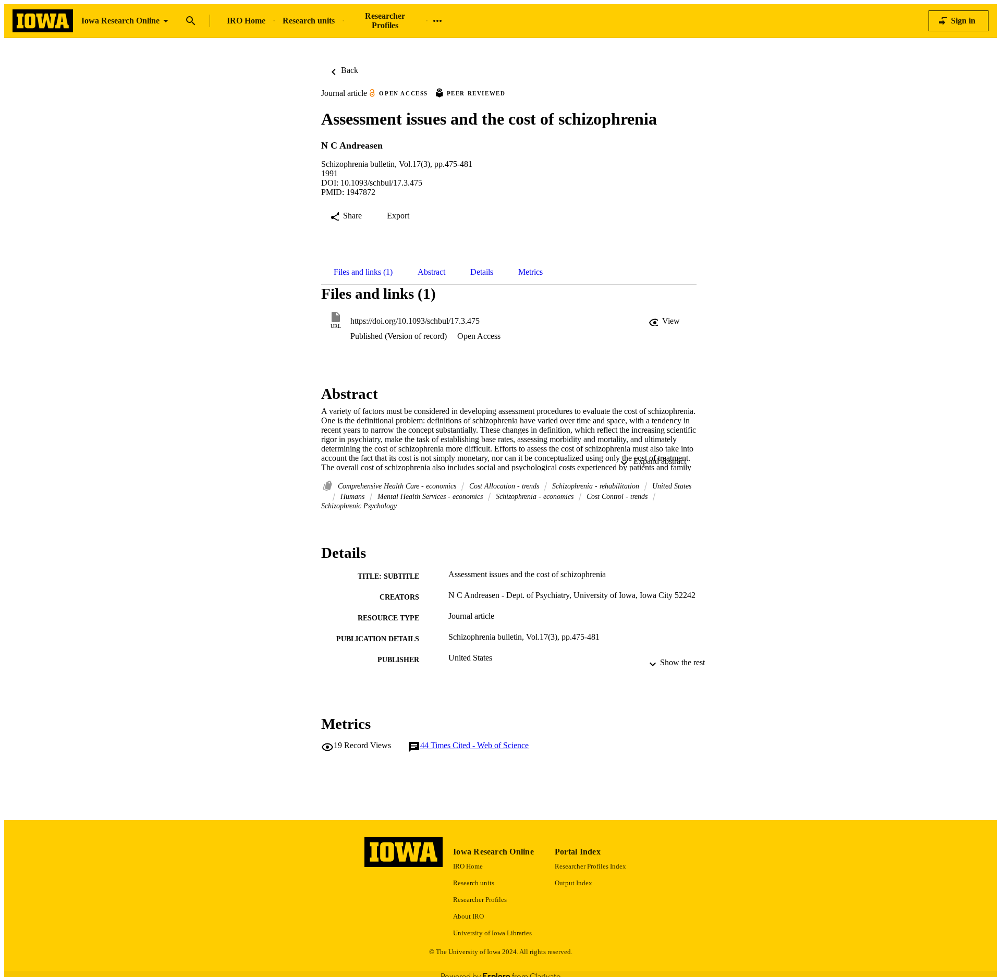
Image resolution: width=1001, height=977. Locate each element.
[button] (665, 321)
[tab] (363, 272)
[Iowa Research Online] (43, 21)
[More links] (437, 20)
